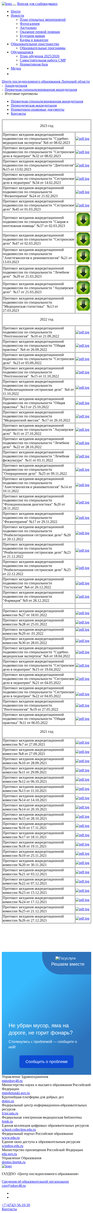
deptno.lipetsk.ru (14, 1162)
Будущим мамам (32, 36)
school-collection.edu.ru (19, 1129)
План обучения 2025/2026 (39, 56)
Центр (16, 11)
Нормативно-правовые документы (37, 109)
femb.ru (7, 1121)
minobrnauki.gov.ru (16, 1093)
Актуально (28, 28)
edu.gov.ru (9, 1154)
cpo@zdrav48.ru (14, 1185)
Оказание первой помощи (40, 32)
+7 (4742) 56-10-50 (16, 1205)
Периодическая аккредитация (34, 105)
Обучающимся (22, 52)
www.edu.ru (11, 1138)
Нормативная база (34, 64)
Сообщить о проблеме (47, 1061)
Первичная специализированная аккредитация (47, 101)
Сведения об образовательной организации (35, 1181)
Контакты (18, 113)
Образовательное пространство (35, 44)
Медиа (16, 68)
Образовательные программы (42, 48)
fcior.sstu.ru (10, 1113)
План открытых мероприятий (43, 19)
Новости (17, 15)
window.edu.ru (12, 1146)
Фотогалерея (30, 24)
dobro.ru (8, 1101)
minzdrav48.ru (12, 1081)
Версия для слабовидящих (37, 4)
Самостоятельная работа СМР (43, 60)
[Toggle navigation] (14, 5)
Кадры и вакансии (34, 40)
